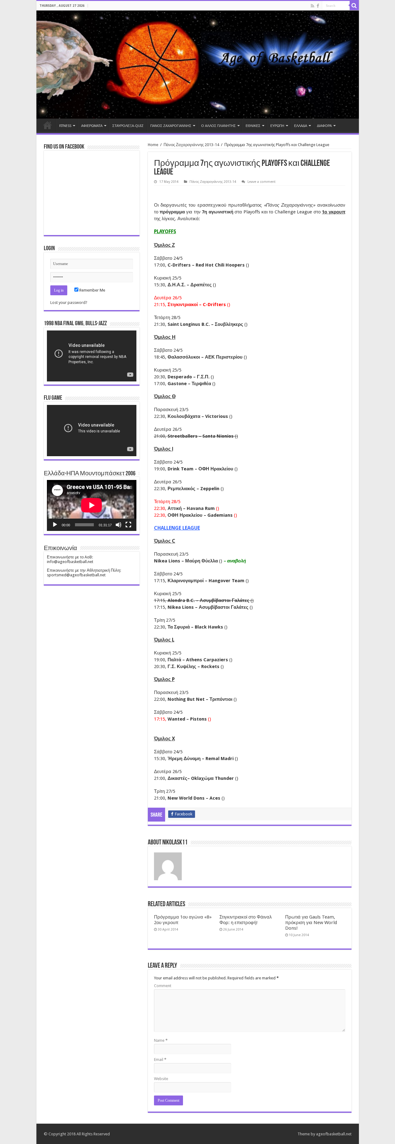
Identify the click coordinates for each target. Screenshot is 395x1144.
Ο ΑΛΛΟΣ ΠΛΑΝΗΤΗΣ (218, 126)
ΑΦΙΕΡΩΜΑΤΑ (91, 126)
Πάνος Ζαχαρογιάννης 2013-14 (191, 144)
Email (160, 1059)
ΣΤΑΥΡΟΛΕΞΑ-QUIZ (127, 126)
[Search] (354, 5)
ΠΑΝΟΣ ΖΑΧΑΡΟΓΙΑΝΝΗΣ (170, 126)
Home (48, 125)
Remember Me (91, 290)
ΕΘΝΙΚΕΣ (253, 126)
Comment (162, 985)
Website (161, 1078)
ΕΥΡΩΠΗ (277, 126)
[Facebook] (318, 6)
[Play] (55, 525)
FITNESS (65, 126)
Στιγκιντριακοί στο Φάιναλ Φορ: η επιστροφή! (245, 919)
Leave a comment (261, 182)
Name (161, 1040)
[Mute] (118, 525)
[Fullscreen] (128, 525)
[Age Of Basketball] (197, 65)
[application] (91, 355)
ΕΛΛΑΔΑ (300, 126)
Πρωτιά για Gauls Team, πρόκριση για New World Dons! (311, 922)
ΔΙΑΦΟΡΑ (324, 126)
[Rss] (312, 6)
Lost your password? (68, 302)
